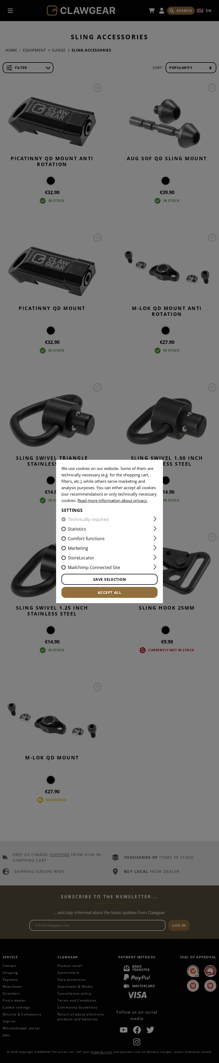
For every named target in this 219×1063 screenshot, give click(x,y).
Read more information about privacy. (112, 500)
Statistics (77, 529)
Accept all (110, 592)
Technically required (88, 519)
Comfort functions (86, 539)
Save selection (109, 579)
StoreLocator (81, 558)
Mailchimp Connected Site (94, 567)
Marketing (78, 548)
